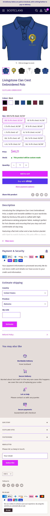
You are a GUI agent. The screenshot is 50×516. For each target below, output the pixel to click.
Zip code (5, 310)
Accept (8, 510)
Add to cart (25, 174)
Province (5, 299)
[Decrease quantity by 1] (13, 165)
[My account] (41, 10)
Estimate (9, 324)
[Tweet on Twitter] (41, 194)
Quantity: (6, 165)
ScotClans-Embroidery (12, 90)
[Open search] (36, 10)
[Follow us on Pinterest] (17, 485)
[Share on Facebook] (32, 194)
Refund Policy (7, 335)
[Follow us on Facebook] (4, 485)
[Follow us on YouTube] (21, 485)
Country (5, 288)
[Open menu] (3, 10)
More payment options (25, 187)
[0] (45, 10)
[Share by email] (46, 194)
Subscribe (10, 463)
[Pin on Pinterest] (37, 194)
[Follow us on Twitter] (8, 485)
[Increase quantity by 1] (26, 165)
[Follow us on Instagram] (12, 485)
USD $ (6, 474)
